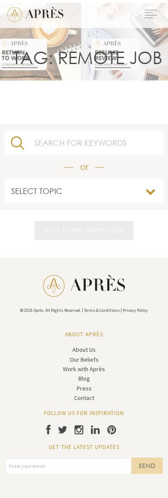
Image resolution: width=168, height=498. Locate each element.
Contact (84, 398)
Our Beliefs (84, 359)
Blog (84, 378)
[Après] (35, 13)
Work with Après (84, 369)
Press (84, 388)
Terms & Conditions (102, 310)
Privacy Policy (135, 310)
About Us (84, 350)
